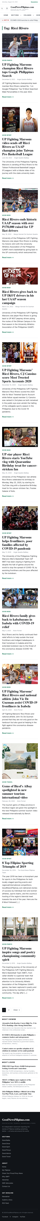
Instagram (15, 1216)
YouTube (22, 1216)
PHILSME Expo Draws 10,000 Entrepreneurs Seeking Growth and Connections (19, 1067)
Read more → (8, 97)
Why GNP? (5, 1176)
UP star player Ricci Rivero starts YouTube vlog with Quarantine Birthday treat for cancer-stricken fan (19, 461)
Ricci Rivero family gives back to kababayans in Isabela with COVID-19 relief (18, 621)
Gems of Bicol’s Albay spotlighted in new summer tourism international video (17, 792)
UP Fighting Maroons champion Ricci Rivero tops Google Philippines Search (18, 70)
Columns (27, 15)
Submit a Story (7, 1200)
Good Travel (7, 782)
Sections (15, 15)
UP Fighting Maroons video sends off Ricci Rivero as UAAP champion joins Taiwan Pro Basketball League (17, 146)
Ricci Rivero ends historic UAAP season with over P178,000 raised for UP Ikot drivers (19, 225)
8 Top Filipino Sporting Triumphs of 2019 (17, 864)
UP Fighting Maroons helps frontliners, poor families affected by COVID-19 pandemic (17, 543)
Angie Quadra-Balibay (24, 79)
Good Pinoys (7, 60)
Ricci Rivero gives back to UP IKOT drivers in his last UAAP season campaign (19, 297)
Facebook (5, 1216)
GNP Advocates (7, 1183)
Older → (16, 1010)
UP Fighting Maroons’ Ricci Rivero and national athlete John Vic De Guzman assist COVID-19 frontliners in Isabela (19, 698)
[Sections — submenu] (20, 15)
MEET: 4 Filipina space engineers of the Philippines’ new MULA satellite (16, 1081)
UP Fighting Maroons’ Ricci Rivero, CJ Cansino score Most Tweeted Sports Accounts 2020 (19, 375)
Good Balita (6, 1140)
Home (6, 15)
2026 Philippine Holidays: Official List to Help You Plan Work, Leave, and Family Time (18, 1092)
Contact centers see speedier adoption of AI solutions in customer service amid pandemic (18, 1049)
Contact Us (6, 1186)
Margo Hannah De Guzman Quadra (26, 234)
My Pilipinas (6, 1170)
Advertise (5, 1180)
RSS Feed (5, 1203)
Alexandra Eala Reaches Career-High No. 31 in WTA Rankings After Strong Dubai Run (19, 1024)
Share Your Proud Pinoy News (12, 1173)
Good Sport (7, 135)
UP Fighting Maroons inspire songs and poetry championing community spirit (19, 954)
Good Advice (6, 1153)
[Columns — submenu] (33, 15)
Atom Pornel (17, 630)
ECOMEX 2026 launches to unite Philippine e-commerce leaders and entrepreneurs (19, 1036)
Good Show (6, 1143)
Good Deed (6, 215)
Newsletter (34, 2)
